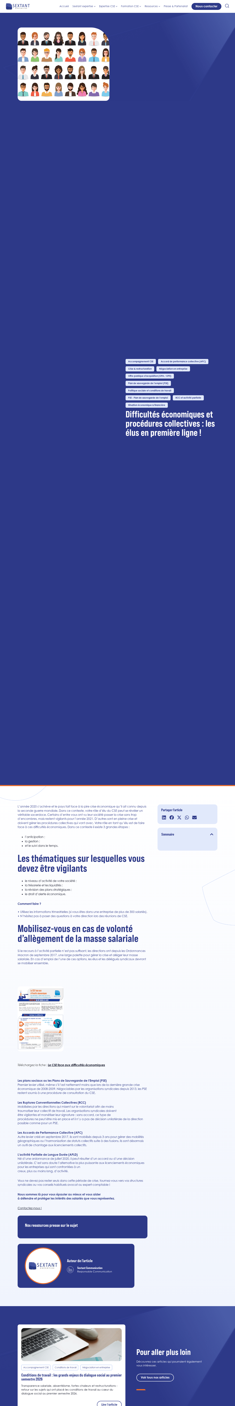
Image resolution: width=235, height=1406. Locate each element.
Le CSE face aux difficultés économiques (76, 1065)
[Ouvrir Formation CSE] (140, 6)
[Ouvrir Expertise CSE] (116, 6)
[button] (164, 817)
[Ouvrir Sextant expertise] (94, 6)
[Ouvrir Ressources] (159, 6)
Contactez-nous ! (30, 1208)
